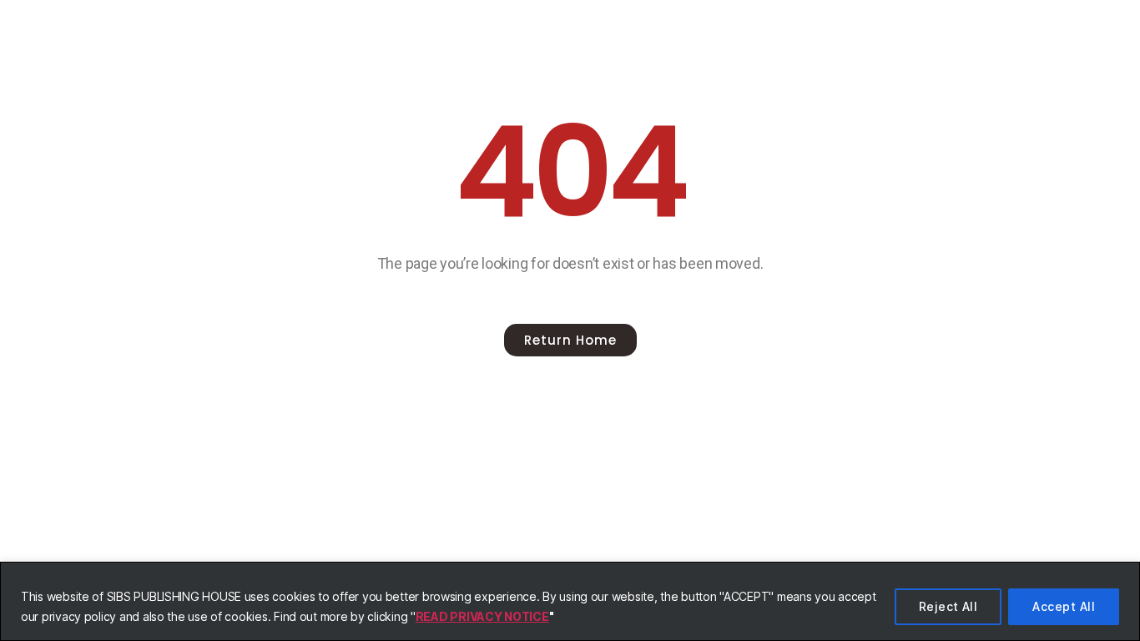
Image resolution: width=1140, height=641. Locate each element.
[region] (570, 601)
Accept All (1063, 606)
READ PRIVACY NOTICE (482, 616)
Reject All (948, 606)
